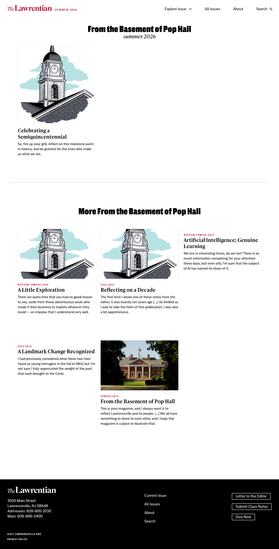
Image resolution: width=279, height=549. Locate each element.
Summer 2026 (66, 9)
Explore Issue (175, 9)
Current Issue (155, 495)
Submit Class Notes (252, 506)
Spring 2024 (110, 396)
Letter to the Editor (251, 496)
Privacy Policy (17, 539)
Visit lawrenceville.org (24, 534)
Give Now (243, 517)
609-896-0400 (30, 516)
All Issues (212, 9)
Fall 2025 (107, 284)
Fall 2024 (25, 346)
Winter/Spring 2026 (33, 284)
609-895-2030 (38, 511)
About (238, 9)
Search (261, 9)
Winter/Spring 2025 (199, 234)
